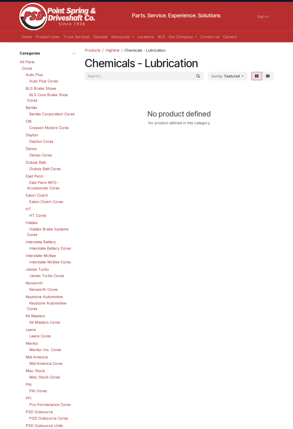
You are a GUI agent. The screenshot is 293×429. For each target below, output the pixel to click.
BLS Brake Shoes (41, 88)
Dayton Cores (41, 141)
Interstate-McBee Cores (50, 262)
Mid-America (37, 357)
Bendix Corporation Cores (52, 114)
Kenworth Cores (43, 289)
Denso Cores (40, 155)
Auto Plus (34, 74)
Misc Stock (35, 370)
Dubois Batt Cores (45, 169)
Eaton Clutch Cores (46, 201)
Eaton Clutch (37, 195)
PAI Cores (38, 391)
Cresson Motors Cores (49, 127)
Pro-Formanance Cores (50, 404)
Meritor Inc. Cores (45, 349)
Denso (31, 148)
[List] (268, 76)
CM (29, 121)
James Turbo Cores (46, 275)
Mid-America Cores (46, 363)
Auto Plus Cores (43, 81)
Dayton (32, 135)
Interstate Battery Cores (50, 248)
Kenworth (34, 283)
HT (28, 209)
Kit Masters (35, 316)
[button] (227, 76)
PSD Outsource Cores (48, 418)
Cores (27, 68)
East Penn (34, 176)
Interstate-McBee (41, 255)
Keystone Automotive (44, 296)
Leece (31, 329)
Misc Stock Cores (44, 377)
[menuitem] (26, 36)
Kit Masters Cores (44, 322)
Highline (112, 50)
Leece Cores (40, 336)
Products (92, 50)
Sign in (263, 16)
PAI (29, 384)
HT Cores (37, 215)
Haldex (32, 222)
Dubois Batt (36, 162)
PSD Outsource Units (44, 425)
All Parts (27, 62)
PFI (29, 398)
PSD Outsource (39, 412)
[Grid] (256, 76)
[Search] (198, 76)
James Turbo (37, 269)
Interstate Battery (41, 242)
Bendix (31, 107)
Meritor (32, 343)
